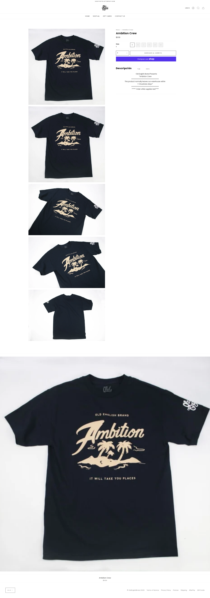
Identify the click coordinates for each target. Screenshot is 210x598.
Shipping (184, 590)
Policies (175, 590)
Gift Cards (201, 590)
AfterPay (192, 590)
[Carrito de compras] (203, 8)
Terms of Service (153, 590)
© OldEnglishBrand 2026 (135, 590)
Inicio (118, 30)
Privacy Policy (166, 590)
